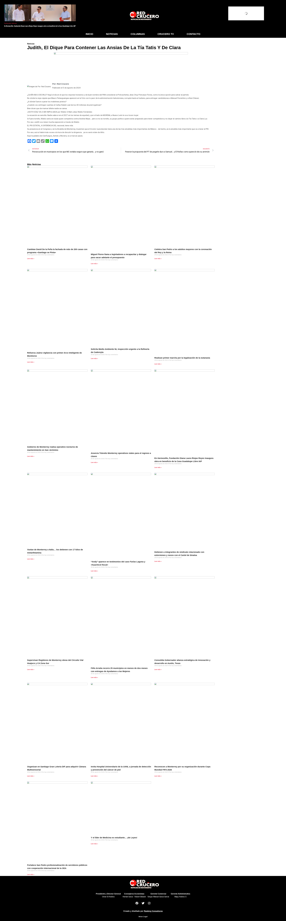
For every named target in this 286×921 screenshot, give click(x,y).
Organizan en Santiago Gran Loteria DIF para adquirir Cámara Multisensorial (56, 768)
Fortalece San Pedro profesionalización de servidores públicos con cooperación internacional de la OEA (57, 866)
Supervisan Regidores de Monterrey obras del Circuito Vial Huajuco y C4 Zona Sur (55, 661)
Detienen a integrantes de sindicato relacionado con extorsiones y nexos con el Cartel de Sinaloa (179, 553)
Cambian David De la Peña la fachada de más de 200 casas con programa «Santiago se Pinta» (57, 251)
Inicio (89, 34)
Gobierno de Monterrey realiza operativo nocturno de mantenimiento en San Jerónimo (52, 448)
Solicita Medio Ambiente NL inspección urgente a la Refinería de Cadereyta (120, 350)
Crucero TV (166, 34)
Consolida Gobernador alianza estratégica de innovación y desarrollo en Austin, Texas (182, 661)
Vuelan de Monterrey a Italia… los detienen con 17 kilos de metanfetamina (55, 551)
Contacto (193, 34)
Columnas (138, 34)
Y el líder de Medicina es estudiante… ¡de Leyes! (114, 838)
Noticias (14, 23)
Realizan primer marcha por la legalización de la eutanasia (182, 358)
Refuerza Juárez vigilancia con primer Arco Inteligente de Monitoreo (54, 354)
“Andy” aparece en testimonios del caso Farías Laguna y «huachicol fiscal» (118, 563)
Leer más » (30, 258)
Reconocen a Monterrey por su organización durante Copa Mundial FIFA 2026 (182, 768)
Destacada (7, 23)
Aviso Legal (143, 916)
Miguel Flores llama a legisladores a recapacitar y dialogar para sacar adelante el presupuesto (118, 256)
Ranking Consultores (153, 911)
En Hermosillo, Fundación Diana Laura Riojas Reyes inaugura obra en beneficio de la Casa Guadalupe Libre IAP (40, 26)
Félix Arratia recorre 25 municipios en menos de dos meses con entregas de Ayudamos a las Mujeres (119, 669)
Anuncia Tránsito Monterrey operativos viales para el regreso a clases (121, 454)
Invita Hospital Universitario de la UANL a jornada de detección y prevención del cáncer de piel (121, 768)
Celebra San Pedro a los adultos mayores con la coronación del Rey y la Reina (183, 251)
